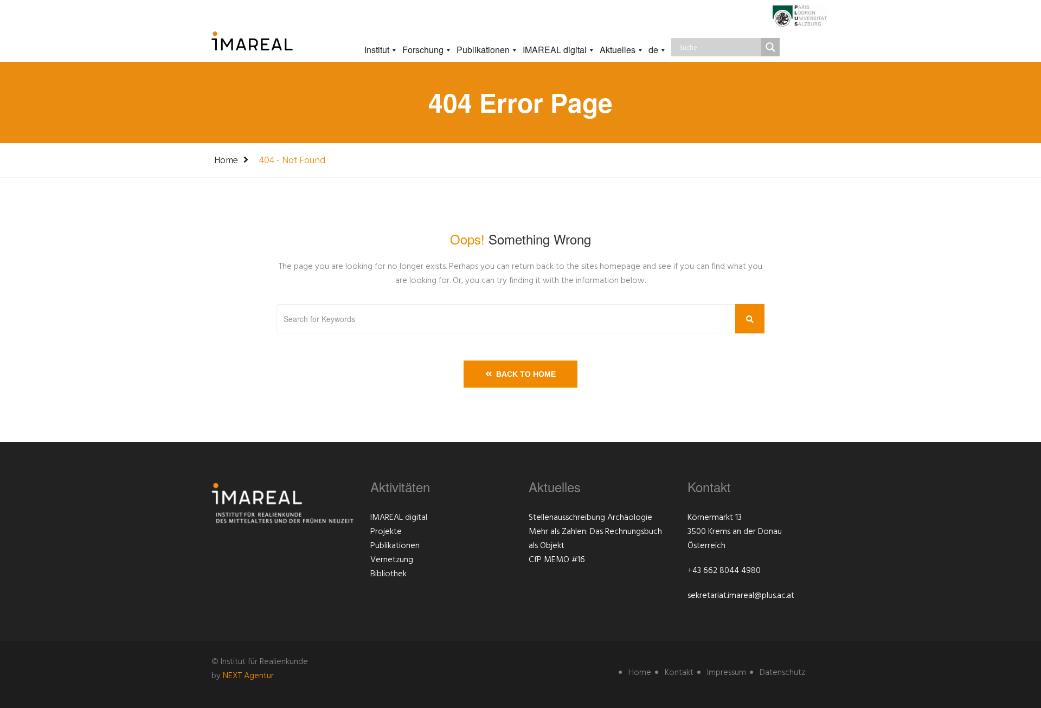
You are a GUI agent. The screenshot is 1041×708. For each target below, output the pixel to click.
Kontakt (679, 673)
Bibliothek (388, 574)
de (653, 49)
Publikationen (483, 49)
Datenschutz (782, 673)
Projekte (386, 532)
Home (226, 161)
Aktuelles (617, 49)
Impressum (726, 673)
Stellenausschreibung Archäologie (590, 518)
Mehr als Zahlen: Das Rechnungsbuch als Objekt (595, 539)
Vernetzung (391, 560)
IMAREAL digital (555, 49)
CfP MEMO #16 (557, 560)
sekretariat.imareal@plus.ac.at (740, 596)
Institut (376, 49)
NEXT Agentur (248, 676)
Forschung (423, 49)
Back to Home (524, 374)
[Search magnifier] (770, 47)
